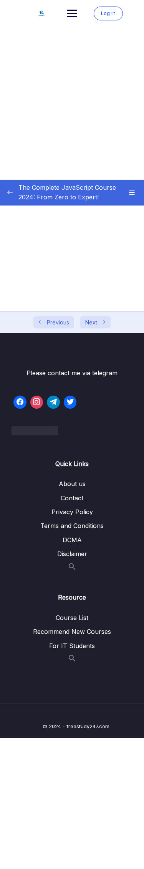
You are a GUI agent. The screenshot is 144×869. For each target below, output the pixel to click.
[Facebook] (20, 402)
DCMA (72, 540)
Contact (72, 498)
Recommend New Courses (72, 631)
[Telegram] (53, 402)
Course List (72, 618)
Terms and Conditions (72, 526)
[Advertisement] (72, 103)
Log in (108, 13)
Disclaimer (72, 554)
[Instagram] (36, 402)
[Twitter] (70, 402)
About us (72, 484)
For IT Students (72, 646)
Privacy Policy (72, 512)
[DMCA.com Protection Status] (72, 430)
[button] (72, 568)
